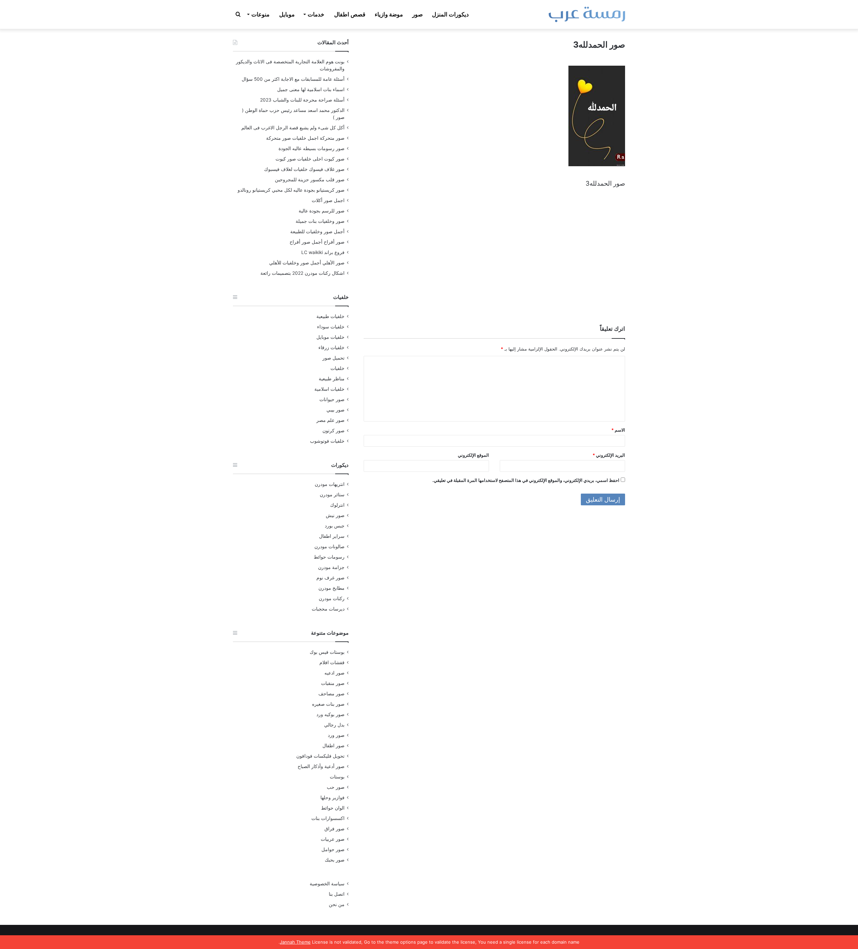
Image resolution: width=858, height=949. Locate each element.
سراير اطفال (332, 536)
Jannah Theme (295, 942)
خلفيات (337, 368)
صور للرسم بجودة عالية (322, 210)
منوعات (260, 14)
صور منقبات (333, 683)
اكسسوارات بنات (328, 818)
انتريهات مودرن (330, 484)
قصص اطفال (349, 14)
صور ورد (336, 735)
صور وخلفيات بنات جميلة (320, 221)
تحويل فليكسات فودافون (320, 756)
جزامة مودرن (331, 567)
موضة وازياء (389, 14)
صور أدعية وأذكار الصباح (321, 766)
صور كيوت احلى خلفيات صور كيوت (310, 159)
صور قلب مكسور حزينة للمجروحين (310, 179)
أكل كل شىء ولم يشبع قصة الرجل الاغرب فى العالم (293, 127)
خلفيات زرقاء (331, 347)
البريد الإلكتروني (609, 455)
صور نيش (335, 515)
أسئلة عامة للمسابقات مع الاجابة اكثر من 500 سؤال (293, 79)
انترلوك (337, 505)
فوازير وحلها (332, 797)
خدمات (316, 14)
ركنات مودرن (332, 598)
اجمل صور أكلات (328, 200)
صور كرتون (333, 430)
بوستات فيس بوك (327, 652)
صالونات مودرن (329, 546)
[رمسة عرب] (587, 14)
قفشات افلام (332, 662)
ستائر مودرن (332, 494)
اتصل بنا (337, 894)
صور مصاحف (331, 693)
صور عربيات (333, 839)
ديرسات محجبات (328, 609)
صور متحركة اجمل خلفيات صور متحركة (305, 138)
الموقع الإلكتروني (473, 455)
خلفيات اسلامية (329, 389)
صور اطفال (333, 745)
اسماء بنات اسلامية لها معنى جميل (311, 89)
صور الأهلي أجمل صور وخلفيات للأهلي (307, 262)
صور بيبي (335, 410)
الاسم (618, 430)
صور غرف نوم (330, 577)
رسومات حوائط (329, 557)
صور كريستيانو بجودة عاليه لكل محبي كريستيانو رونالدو (291, 190)
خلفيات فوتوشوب (327, 441)
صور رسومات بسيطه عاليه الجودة (312, 148)
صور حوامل (333, 849)
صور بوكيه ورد (330, 714)
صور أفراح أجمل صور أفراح (317, 242)
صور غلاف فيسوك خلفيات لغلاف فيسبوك (304, 169)
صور (417, 14)
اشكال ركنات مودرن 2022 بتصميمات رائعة (302, 273)
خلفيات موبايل (330, 337)
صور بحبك (335, 860)
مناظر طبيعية (332, 378)
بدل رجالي (334, 724)
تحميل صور (333, 358)
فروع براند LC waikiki (323, 252)
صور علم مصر (330, 420)
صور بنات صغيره (328, 704)
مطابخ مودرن (331, 588)
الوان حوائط (333, 808)
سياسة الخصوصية (327, 883)
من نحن (337, 904)
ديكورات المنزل (450, 14)
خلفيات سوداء (331, 326)
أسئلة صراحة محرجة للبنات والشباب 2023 (302, 100)
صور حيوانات (332, 399)
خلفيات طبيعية (330, 316)
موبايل (287, 14)
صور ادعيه (334, 673)
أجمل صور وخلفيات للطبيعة (317, 231)
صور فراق (334, 828)
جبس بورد (335, 525)
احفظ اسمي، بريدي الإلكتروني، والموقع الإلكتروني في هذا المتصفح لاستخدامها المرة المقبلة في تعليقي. (525, 480)
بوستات (337, 776)
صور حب (336, 787)
